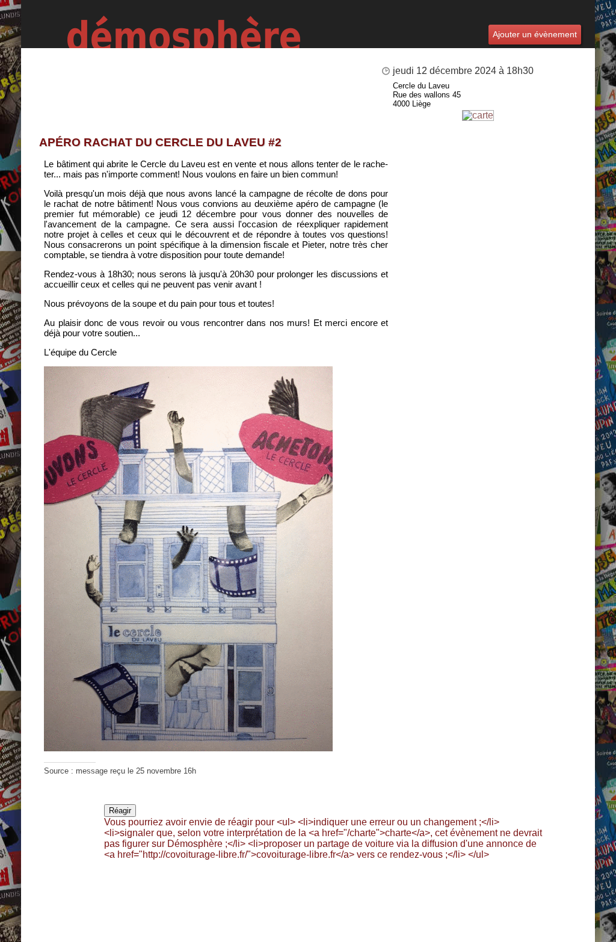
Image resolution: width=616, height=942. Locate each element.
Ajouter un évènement (535, 34)
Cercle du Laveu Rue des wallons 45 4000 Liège (427, 94)
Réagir (120, 810)
